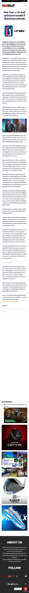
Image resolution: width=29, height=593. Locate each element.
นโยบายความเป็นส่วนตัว (23, 1)
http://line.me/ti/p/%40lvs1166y (10, 301)
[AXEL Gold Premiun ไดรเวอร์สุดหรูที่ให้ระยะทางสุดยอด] (15, 415)
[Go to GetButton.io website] (25, 591)
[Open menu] (26, 6)
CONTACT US (24, 0)
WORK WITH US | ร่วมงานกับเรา (14, 0)
